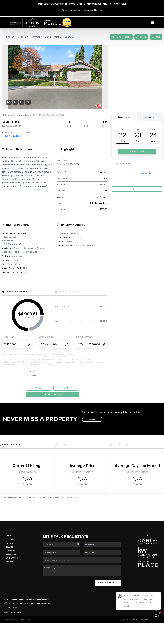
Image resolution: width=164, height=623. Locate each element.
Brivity (15, 620)
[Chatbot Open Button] (157, 616)
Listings (10, 539)
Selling (9, 547)
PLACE (47, 599)
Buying (9, 543)
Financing (11, 551)
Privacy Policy (124, 620)
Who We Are (12, 558)
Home (8, 536)
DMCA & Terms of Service (141, 620)
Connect (10, 562)
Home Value (11, 554)
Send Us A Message (108, 583)
